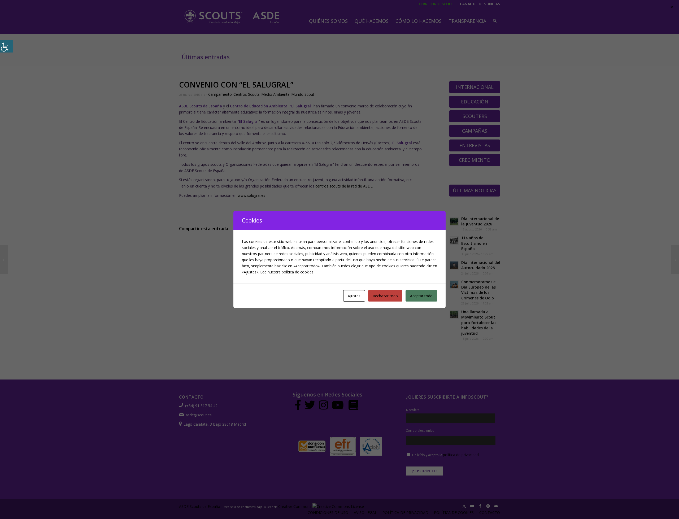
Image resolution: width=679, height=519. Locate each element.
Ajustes (354, 295)
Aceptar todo (421, 295)
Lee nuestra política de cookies (287, 271)
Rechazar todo (385, 295)
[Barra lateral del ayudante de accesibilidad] (6, 46)
